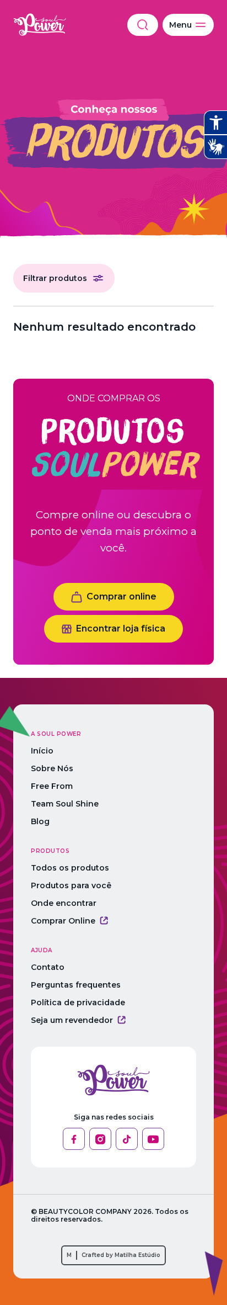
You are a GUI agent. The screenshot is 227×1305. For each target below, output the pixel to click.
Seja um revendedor (72, 1020)
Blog (40, 821)
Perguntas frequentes (76, 985)
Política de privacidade (78, 1002)
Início (42, 751)
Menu (180, 25)
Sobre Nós (52, 768)
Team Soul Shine (65, 804)
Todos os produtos (70, 868)
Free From (52, 786)
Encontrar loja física (120, 628)
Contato (47, 967)
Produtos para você (71, 885)
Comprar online (121, 596)
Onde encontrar (63, 903)
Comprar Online (63, 921)
